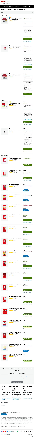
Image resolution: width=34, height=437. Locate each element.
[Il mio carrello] (30, 1)
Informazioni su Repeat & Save (27, 64)
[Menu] (32, 1)
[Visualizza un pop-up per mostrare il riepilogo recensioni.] (16, 20)
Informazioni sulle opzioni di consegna (6, 399)
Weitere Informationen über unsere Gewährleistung (16, 399)
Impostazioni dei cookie (4, 428)
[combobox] (17, 3)
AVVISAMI (26, 190)
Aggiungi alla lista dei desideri (27, 41)
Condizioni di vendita (4, 426)
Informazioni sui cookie (21, 426)
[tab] (12, 373)
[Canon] (3, 1)
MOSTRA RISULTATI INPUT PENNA (17, 382)
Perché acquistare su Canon (27, 398)
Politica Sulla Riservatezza (12, 426)
